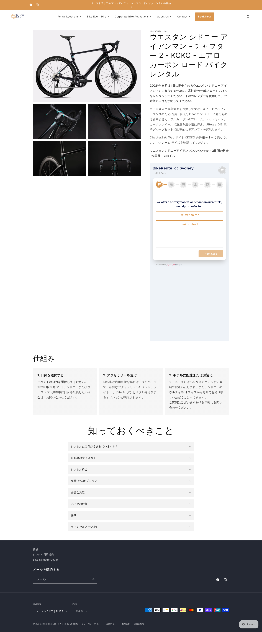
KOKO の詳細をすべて (202, 137)
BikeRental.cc (49, 624)
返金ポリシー (112, 624)
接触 (35, 549)
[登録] (93, 579)
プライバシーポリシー (92, 624)
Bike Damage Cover (45, 559)
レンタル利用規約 (43, 554)
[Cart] (247, 16)
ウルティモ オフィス (183, 392)
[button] (98, 16)
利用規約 (126, 624)
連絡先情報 (139, 624)
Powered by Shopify (67, 624)
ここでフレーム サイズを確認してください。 (180, 142)
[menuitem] (69, 16)
